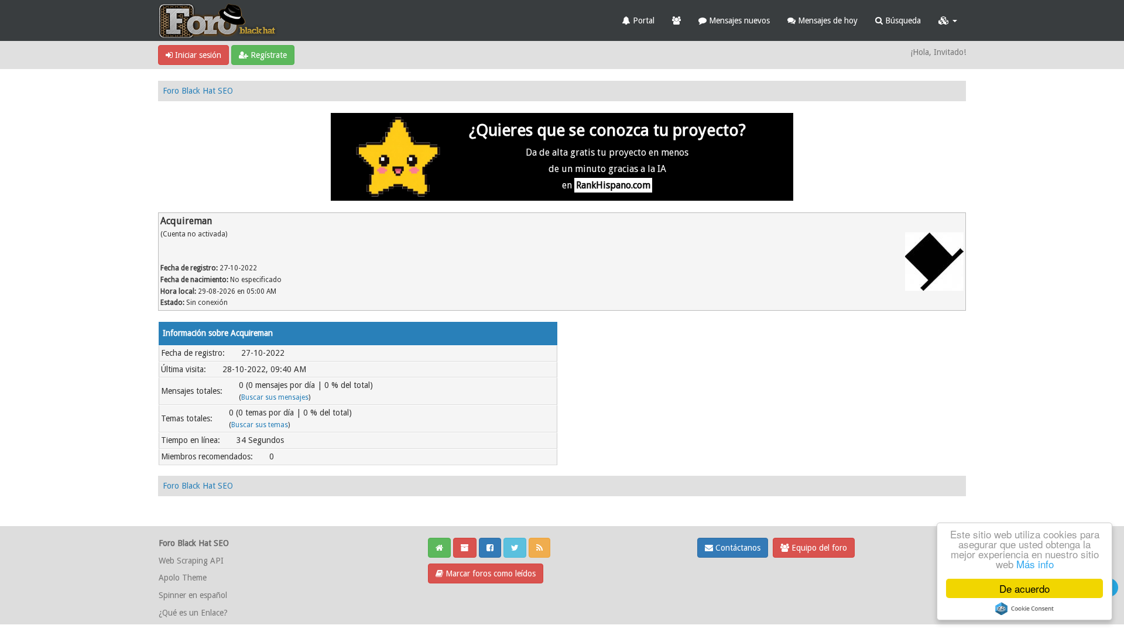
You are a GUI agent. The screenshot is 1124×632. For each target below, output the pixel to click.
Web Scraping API (191, 560)
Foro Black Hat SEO (198, 90)
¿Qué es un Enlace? (193, 612)
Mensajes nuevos (738, 20)
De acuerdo (1024, 588)
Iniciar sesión (197, 55)
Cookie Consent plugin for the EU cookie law (1024, 608)
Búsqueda (902, 20)
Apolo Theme (183, 577)
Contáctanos (736, 547)
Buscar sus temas (259, 425)
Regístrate (267, 55)
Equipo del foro (818, 547)
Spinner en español (193, 595)
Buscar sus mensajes (275, 397)
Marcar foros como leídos (489, 573)
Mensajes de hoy (827, 20)
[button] (948, 20)
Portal (642, 20)
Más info (1035, 564)
